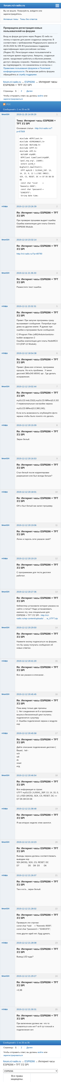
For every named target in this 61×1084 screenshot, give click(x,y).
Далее (30, 91)
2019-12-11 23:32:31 (26, 306)
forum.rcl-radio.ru (14, 5)
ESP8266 (30, 82)
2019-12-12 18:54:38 (26, 353)
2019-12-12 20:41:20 (26, 661)
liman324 (5, 114)
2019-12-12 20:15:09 (26, 425)
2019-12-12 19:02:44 (26, 386)
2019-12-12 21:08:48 (26, 808)
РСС (8, 104)
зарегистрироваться (13, 99)
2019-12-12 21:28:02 (26, 908)
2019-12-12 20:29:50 (26, 627)
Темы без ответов (28, 19)
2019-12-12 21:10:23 (26, 842)
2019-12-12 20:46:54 (26, 775)
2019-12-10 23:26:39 (26, 206)
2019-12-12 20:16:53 (26, 458)
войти (40, 96)
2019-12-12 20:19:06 (26, 525)
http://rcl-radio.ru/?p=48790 (29, 254)
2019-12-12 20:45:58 (26, 733)
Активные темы (10, 19)
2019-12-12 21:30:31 (26, 1009)
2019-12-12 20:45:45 (26, 694)
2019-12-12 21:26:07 (26, 875)
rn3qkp (5, 206)
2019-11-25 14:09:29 (26, 114)
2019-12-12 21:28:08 (26, 943)
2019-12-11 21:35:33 (26, 273)
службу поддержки (28, 74)
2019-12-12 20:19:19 (26, 558)
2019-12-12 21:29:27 (26, 976)
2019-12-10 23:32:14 (26, 240)
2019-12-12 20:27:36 (26, 592)
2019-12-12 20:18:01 (26, 492)
